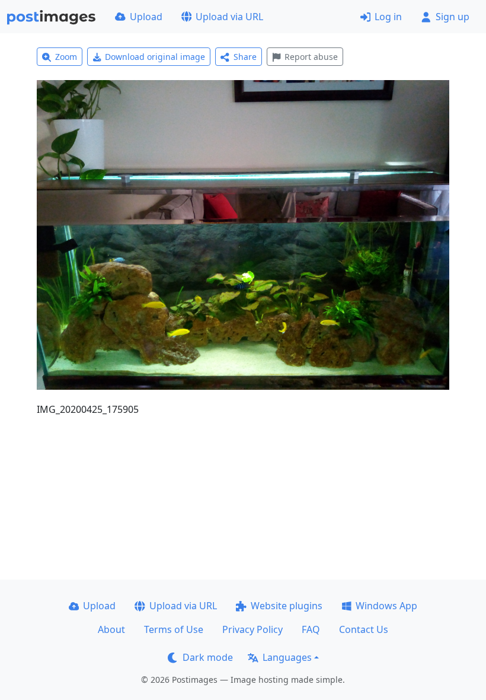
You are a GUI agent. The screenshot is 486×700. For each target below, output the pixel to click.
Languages (287, 657)
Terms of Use (173, 629)
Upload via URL (229, 16)
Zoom (66, 56)
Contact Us (363, 629)
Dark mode (208, 657)
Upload (146, 16)
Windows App (386, 605)
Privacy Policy (252, 629)
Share (245, 56)
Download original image (155, 56)
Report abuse (311, 56)
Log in (388, 16)
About (111, 629)
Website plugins (286, 605)
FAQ (311, 629)
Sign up (452, 16)
